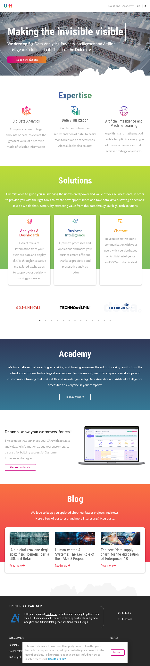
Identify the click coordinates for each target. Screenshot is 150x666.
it (145, 6)
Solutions (114, 6)
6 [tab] (69, 321)
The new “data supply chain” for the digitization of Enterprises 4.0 (120, 554)
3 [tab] (52, 321)
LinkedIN (126, 613)
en (138, 6)
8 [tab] (81, 321)
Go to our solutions (27, 59)
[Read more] (29, 538)
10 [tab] (93, 321)
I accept (117, 652)
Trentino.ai (51, 614)
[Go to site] (28, 307)
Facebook (127, 619)
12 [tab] (104, 321)
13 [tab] (110, 321)
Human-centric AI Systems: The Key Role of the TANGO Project (75, 554)
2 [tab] (46, 321)
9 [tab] (87, 321)
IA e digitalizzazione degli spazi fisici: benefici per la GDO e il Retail (29, 554)
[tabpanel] (28, 307)
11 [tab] (98, 321)
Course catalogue (18, 651)
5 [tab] (63, 321)
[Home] (8, 6)
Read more (16, 565)
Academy (128, 6)
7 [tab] (75, 321)
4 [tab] (57, 321)
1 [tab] (40, 321)
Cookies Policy (57, 659)
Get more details (20, 467)
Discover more (75, 397)
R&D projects (15, 657)
